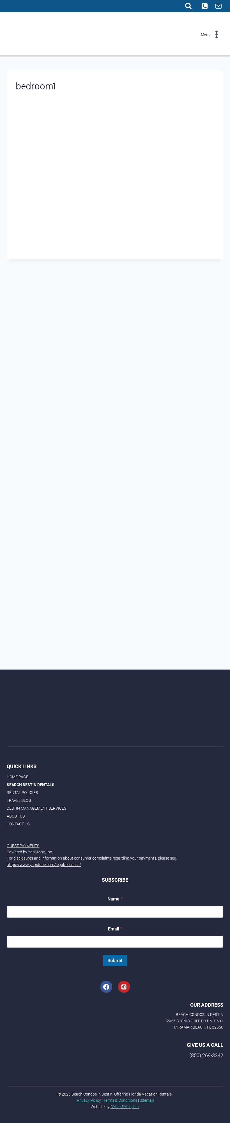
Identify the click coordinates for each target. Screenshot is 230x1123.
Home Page (17, 777)
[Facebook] (106, 987)
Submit (115, 960)
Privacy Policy (88, 1100)
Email (115, 929)
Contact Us (18, 824)
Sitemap (147, 1100)
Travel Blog (19, 800)
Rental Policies (22, 792)
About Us (16, 816)
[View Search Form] (188, 6)
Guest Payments (23, 846)
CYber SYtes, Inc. (125, 1107)
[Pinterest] (124, 987)
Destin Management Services (36, 808)
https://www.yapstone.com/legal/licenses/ (44, 864)
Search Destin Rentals (30, 784)
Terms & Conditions (120, 1100)
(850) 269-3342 (206, 1055)
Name (115, 899)
